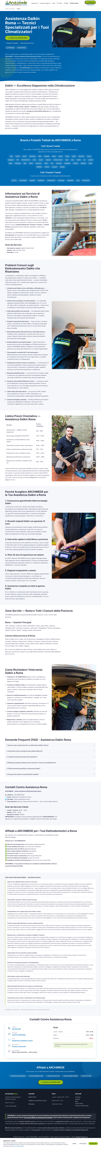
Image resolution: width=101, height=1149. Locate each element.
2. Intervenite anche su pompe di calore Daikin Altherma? (25, 751)
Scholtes (75, 163)
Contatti (66, 3)
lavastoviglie (23, 180)
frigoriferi (32, 180)
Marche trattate (44, 3)
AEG (11, 156)
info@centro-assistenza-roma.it (22, 1040)
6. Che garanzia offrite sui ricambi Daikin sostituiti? (23, 774)
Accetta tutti (93, 1143)
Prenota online (74, 3)
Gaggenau (11, 159)
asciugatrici (41, 180)
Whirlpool (39, 166)
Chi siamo (59, 3)
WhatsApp (11, 47)
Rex (52, 163)
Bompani (47, 156)
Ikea (72, 159)
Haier (34, 159)
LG (84, 159)
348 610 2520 (16, 1029)
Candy (60, 156)
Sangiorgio (67, 163)
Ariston (24, 156)
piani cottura (86, 180)
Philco (46, 163)
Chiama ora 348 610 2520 (18, 38)
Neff (25, 163)
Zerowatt (54, 166)
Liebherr (91, 159)
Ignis (67, 159)
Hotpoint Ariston (58, 159)
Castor (67, 156)
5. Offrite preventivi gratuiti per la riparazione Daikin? (23, 768)
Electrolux (81, 156)
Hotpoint (48, 159)
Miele (10, 163)
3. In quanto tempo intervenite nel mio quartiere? (22, 757)
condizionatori (51, 180)
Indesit (78, 159)
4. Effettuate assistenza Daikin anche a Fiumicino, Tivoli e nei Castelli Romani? (31, 762)
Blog (54, 3)
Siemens (83, 163)
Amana (17, 156)
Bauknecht (32, 156)
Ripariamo (34, 3)
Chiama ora (91, 2)
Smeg (90, 163)
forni (78, 180)
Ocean (31, 163)
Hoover (41, 159)
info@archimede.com (81, 1137)
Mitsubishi (17, 163)
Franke (89, 156)
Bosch (54, 156)
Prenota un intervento (19, 1046)
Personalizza (83, 1143)
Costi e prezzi (79, 1103)
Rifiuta (74, 1143)
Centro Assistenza (10, 8)
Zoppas (62, 166)
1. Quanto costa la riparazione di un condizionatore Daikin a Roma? (28, 745)
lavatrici (14, 180)
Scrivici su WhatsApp (18, 1035)
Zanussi (47, 166)
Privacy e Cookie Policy (81, 1105)
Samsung (58, 163)
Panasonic (38, 163)
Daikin (74, 156)
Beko (40, 156)
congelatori (70, 180)
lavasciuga (61, 180)
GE (17, 159)
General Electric (26, 159)
